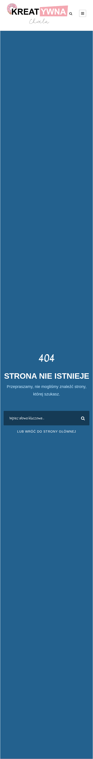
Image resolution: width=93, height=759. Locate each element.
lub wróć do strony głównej (46, 431)
